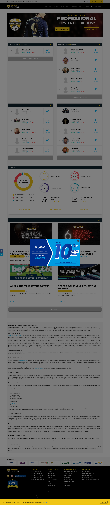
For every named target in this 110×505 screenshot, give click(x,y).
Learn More (45, 502)
